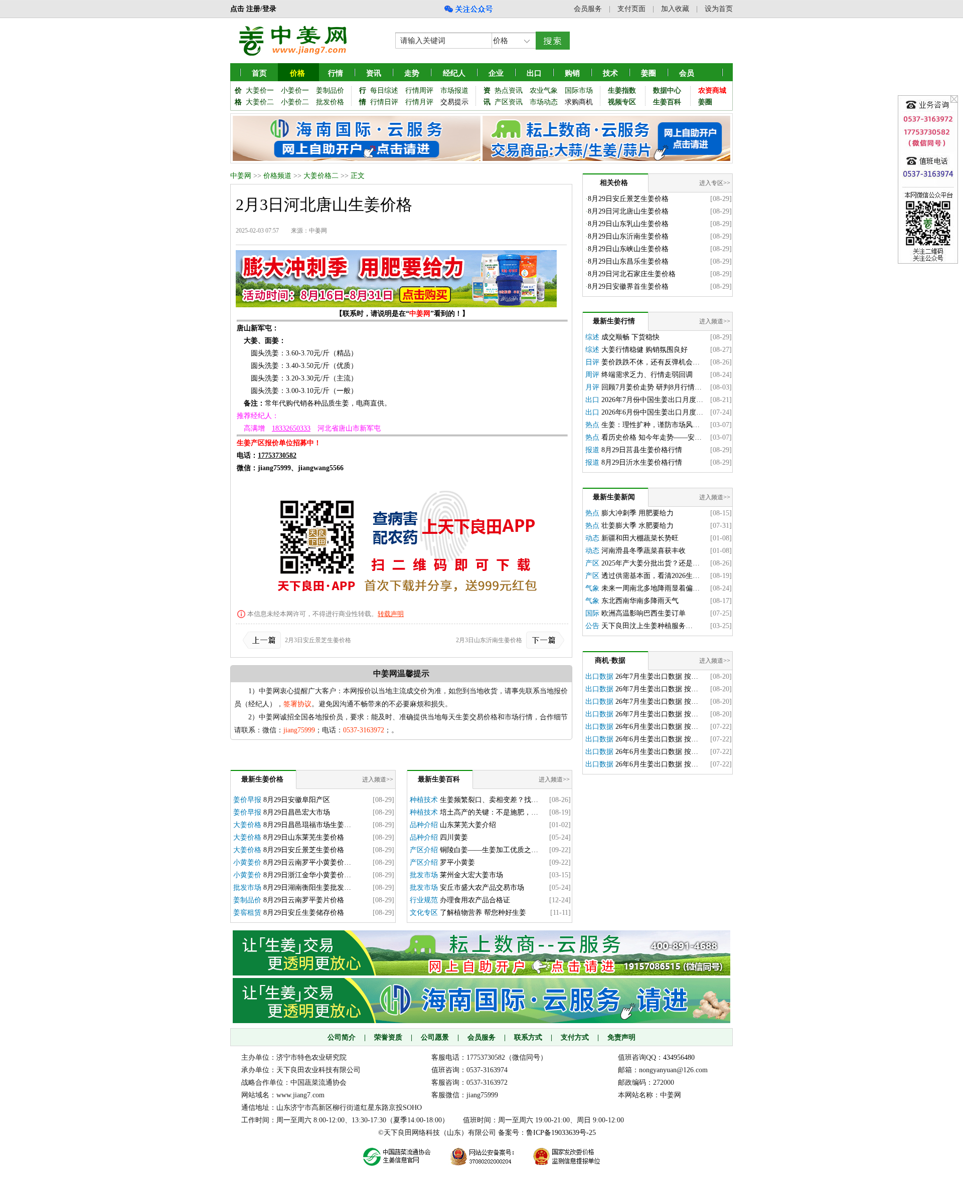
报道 (592, 450)
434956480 (679, 1057)
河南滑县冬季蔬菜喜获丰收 (643, 550)
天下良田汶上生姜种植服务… (647, 626)
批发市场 (247, 887)
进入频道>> (377, 779)
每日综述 (384, 90)
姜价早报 (247, 800)
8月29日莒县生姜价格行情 (641, 450)
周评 (592, 374)
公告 (592, 626)
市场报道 (454, 90)
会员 (686, 73)
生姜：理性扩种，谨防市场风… (650, 425)
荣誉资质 (388, 1037)
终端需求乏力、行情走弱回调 (647, 374)
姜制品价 (330, 90)
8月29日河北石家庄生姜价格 (632, 274)
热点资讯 (509, 90)
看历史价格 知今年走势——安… (651, 437)
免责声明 (621, 1037)
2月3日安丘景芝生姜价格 (318, 640)
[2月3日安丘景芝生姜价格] (264, 640)
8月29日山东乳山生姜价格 (628, 224)
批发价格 (330, 102)
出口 (592, 400)
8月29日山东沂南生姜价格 (628, 236)
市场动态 (544, 102)
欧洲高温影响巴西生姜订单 (643, 613)
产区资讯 (509, 102)
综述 (592, 337)
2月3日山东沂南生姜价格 (489, 640)
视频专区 (622, 102)
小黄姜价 (247, 862)
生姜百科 (667, 102)
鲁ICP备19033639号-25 (561, 1132)
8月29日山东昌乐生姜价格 (628, 261)
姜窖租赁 (247, 912)
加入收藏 (675, 9)
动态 (592, 538)
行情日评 (384, 102)
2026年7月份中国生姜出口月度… (652, 400)
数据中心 (667, 90)
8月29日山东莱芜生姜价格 (303, 837)
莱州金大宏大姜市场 (471, 875)
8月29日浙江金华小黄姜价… (307, 875)
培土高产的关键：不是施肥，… (489, 812)
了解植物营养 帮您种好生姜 (483, 912)
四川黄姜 (454, 837)
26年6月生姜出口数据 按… (656, 726)
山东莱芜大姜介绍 (468, 825)
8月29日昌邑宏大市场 (296, 812)
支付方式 (575, 1037)
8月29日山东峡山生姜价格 (628, 249)
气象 (592, 588)
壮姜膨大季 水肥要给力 (637, 525)
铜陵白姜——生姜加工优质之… (489, 850)
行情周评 (419, 90)
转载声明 (391, 614)
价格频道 (277, 175)
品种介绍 (424, 825)
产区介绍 (424, 850)
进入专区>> (714, 182)
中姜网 (240, 175)
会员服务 (588, 9)
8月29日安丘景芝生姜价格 (303, 850)
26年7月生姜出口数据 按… (656, 676)
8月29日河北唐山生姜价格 (628, 211)
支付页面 (631, 9)
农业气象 (544, 90)
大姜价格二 (321, 175)
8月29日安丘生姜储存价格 (303, 912)
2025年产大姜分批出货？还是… (650, 563)
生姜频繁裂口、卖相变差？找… (489, 800)
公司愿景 (435, 1037)
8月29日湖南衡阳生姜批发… (307, 887)
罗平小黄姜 (457, 862)
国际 (592, 613)
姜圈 (648, 73)
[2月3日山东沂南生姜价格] (543, 640)
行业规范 (424, 900)
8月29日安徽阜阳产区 (296, 800)
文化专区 (424, 912)
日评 (592, 362)
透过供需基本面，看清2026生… (650, 575)
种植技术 (424, 800)
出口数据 (599, 676)
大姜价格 (247, 825)
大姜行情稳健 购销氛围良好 (644, 349)
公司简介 (342, 1037)
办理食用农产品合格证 (475, 900)
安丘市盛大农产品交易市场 (482, 887)
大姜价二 (260, 102)
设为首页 (719, 9)
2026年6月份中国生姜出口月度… (652, 412)
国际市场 (579, 90)
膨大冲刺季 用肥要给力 (637, 513)
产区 (592, 563)
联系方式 (528, 1037)
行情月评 (419, 102)
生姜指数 (622, 90)
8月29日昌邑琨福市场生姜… (307, 825)
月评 (592, 387)
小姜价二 (295, 102)
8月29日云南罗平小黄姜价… (307, 862)
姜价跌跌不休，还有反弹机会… (650, 362)
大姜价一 (260, 90)
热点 (592, 425)
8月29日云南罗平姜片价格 (303, 900)
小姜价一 (295, 90)
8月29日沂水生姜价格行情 (641, 462)
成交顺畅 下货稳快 (630, 337)
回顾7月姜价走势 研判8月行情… (651, 387)
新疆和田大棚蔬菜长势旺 (640, 538)
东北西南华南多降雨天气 (640, 601)
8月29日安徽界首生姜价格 (628, 286)
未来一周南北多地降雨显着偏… (650, 588)
